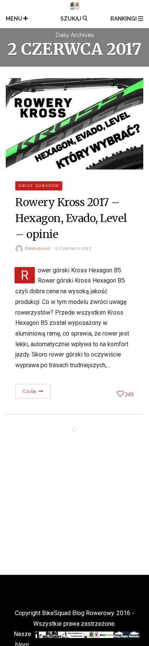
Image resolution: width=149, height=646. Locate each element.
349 (129, 394)
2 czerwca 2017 (73, 248)
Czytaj (30, 391)
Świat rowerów (38, 186)
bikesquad (37, 248)
